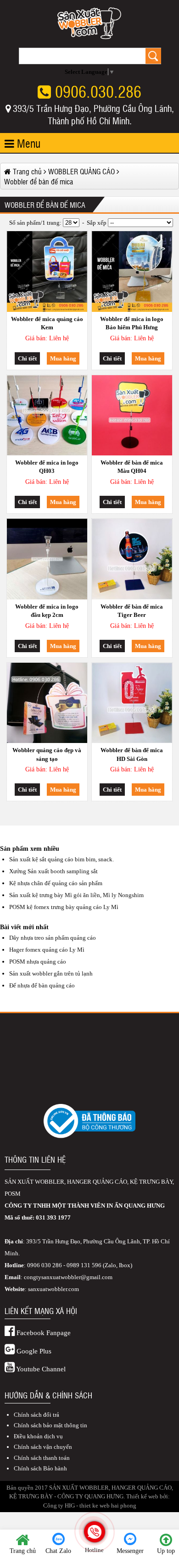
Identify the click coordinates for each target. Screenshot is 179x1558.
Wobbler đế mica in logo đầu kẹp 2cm (46, 610)
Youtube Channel (40, 1369)
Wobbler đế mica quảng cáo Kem (47, 323)
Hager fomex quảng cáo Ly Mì (46, 949)
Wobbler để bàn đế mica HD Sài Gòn (132, 754)
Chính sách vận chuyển (43, 1446)
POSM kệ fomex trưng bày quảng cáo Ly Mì (63, 907)
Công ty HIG (59, 1505)
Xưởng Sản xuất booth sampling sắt (53, 871)
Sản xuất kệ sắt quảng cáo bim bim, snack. (61, 859)
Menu (27, 142)
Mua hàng (63, 358)
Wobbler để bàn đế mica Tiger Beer (132, 610)
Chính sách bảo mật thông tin (50, 1425)
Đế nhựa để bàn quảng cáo (42, 985)
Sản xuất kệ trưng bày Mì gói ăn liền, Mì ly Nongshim (76, 895)
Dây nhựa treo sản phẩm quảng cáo (52, 937)
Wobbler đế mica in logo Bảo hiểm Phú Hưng (131, 323)
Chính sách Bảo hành (40, 1468)
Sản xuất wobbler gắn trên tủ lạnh (51, 973)
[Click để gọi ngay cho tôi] (94, 1532)
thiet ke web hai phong (107, 1505)
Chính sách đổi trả (36, 1414)
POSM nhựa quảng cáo (37, 961)
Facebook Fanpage (43, 1332)
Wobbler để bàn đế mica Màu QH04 (132, 466)
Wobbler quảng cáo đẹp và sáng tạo (46, 754)
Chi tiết (27, 358)
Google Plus (33, 1351)
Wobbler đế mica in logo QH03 (46, 466)
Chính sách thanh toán (42, 1457)
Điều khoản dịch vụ (38, 1436)
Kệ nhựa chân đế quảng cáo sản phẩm (55, 883)
